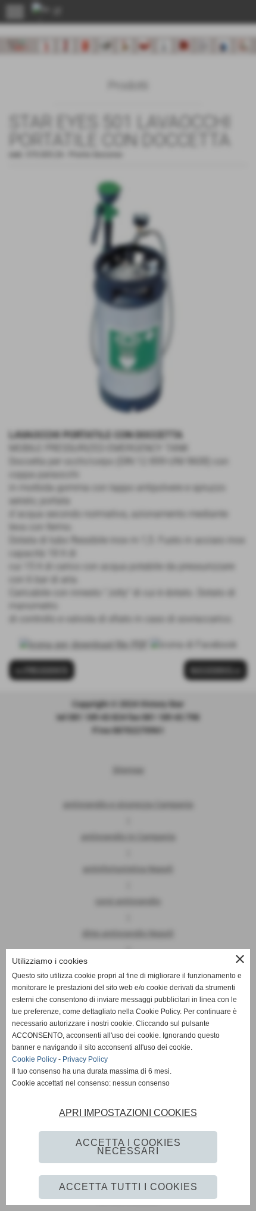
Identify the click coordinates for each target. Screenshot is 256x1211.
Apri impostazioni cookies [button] (128, 1113)
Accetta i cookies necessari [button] (128, 1147)
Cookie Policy (34, 1059)
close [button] (240, 959)
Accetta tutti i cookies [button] (128, 1187)
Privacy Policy (85, 1059)
